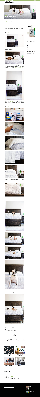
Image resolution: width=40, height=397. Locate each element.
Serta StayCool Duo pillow (13, 101)
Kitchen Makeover (20, 365)
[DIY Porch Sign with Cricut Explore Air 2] (20, 350)
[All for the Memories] (9, 2)
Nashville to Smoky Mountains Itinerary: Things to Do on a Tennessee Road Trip (32, 389)
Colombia (17, 67)
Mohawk (22, 67)
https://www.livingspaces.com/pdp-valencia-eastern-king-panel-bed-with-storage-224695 (16, 379)
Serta (15, 67)
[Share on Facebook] (2, 22)
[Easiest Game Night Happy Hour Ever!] (9, 361)
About (28, 2)
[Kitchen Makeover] (20, 361)
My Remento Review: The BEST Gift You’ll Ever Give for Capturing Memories (32, 386)
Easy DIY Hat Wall (31, 49)
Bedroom (6, 15)
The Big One (19, 67)
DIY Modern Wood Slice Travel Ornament (9, 355)
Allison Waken (14, 338)
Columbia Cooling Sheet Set (8, 103)
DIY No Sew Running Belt (32, 45)
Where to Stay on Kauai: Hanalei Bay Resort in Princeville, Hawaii (32, 391)
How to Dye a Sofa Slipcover (32, 43)
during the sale (8, 106)
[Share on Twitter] (2, 24)
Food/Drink (26, 2)
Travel (17, 2)
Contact (31, 2)
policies (6, 21)
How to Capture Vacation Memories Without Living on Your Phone (11, 0)
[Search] (35, 2)
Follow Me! (1, 383)
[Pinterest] (2, 25)
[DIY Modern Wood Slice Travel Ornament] (9, 350)
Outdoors (20, 2)
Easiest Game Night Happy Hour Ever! (9, 366)
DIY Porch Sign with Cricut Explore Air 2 (20, 355)
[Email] (2, 27)
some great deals (8, 32)
